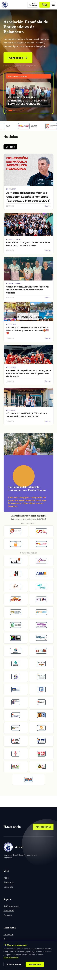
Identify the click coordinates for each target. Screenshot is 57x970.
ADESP (31, 126)
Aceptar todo (35, 964)
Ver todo (10, 146)
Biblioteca (8, 882)
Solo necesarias (14, 964)
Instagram (8, 934)
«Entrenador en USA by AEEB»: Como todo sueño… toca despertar (26, 415)
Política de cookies (11, 957)
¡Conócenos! (16, 57)
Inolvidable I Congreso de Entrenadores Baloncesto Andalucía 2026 (28, 244)
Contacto (8, 886)
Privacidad (9, 910)
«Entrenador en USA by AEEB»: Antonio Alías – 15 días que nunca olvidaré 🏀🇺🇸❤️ (27, 330)
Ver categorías (43, 826)
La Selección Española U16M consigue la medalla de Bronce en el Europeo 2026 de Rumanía (28, 373)
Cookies (8, 915)
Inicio (6, 877)
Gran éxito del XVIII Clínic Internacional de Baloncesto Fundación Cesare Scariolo (27, 289)
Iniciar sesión (34, 4)
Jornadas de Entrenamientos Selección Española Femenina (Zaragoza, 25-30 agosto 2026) (28, 197)
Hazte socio (44, 5)
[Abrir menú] (53, 4)
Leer (46, 206)
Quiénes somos (11, 906)
